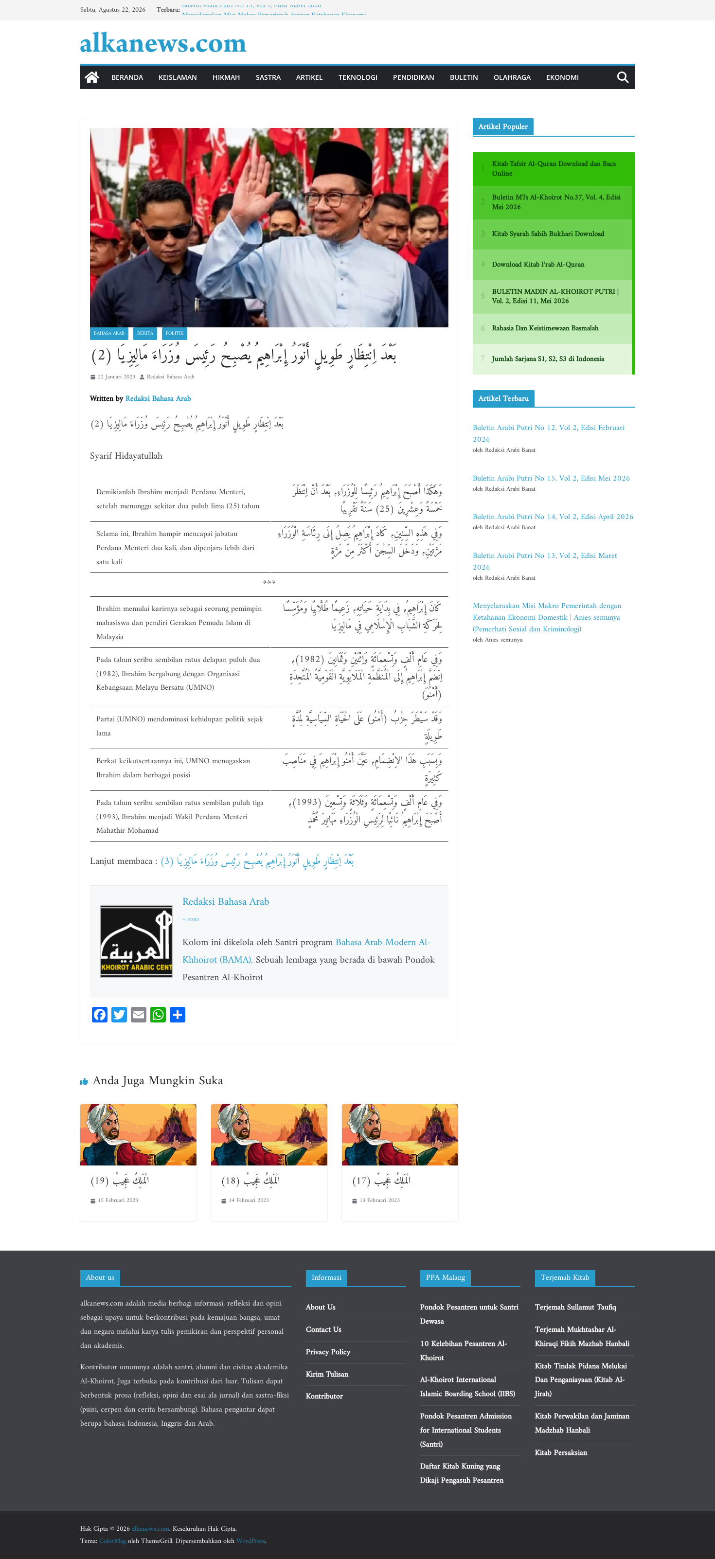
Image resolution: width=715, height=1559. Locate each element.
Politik (174, 333)
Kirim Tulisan (327, 1374)
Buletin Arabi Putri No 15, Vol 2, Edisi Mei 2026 (551, 478)
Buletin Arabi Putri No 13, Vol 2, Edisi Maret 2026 (251, 10)
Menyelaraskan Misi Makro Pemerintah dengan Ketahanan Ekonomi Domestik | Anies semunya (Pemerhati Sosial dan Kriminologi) (547, 617)
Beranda (127, 77)
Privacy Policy (328, 1352)
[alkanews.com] (92, 77)
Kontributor (324, 1396)
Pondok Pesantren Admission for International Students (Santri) (466, 1430)
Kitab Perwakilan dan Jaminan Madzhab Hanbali (582, 1423)
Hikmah (226, 77)
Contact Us (323, 1330)
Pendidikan (413, 77)
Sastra (268, 77)
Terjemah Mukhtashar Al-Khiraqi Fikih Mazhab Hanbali (582, 1337)
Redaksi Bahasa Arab (171, 377)
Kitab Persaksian (561, 1453)
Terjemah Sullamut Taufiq (575, 1307)
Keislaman (178, 77)
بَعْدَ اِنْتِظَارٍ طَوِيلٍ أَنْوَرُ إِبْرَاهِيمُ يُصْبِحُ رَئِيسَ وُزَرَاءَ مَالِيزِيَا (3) (257, 861)
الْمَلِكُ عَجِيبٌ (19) (119, 1181)
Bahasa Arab (109, 333)
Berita (145, 333)
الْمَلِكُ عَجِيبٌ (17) (381, 1181)
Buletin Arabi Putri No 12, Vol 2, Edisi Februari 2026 (549, 434)
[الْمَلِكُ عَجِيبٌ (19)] (138, 1111)
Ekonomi (562, 77)
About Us (321, 1307)
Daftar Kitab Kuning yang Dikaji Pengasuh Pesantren (461, 1473)
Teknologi (358, 77)
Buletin (464, 77)
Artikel (309, 77)
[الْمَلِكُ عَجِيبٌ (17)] (400, 1111)
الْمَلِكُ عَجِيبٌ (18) (250, 1181)
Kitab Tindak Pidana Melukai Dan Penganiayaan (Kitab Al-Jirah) (581, 1380)
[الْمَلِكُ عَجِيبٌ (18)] (269, 1111)
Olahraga (512, 77)
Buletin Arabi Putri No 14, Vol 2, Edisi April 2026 (553, 517)
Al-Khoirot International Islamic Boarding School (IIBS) (467, 1387)
